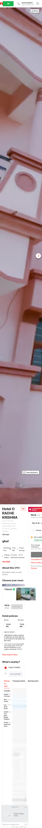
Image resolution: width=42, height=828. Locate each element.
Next (38, 255)
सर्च (8, 4)
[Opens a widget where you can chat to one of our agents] (15, 815)
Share (36, 11)
